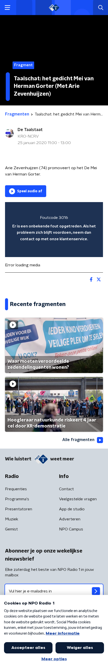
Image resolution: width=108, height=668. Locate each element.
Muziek (11, 519)
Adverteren (69, 519)
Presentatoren (18, 509)
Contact (66, 489)
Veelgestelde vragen (78, 499)
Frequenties (16, 489)
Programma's (17, 499)
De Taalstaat (30, 130)
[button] (7, 7)
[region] (54, 229)
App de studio (72, 509)
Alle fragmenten (78, 440)
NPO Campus (71, 529)
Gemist (11, 529)
